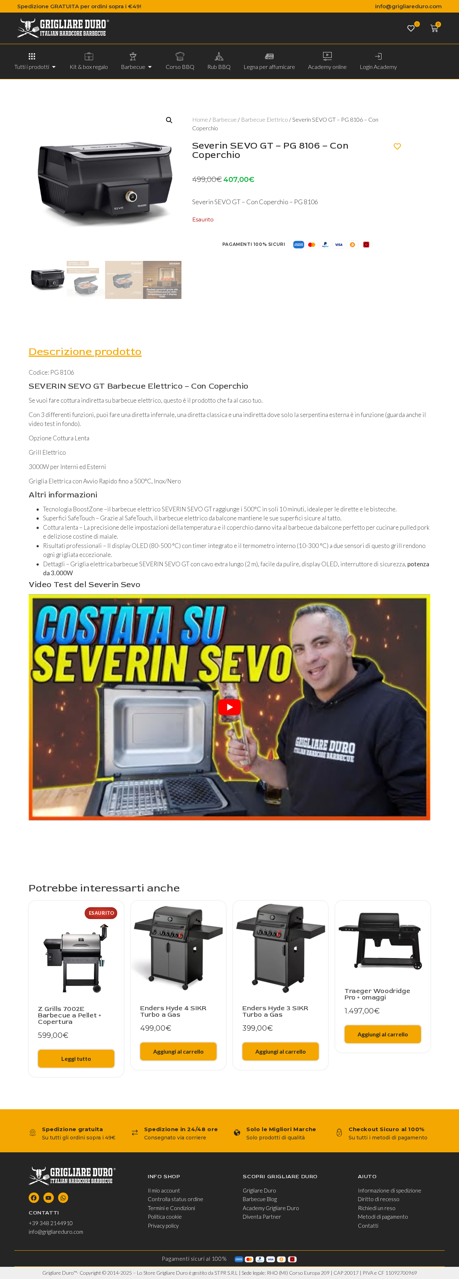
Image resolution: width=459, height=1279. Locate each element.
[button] (169, 120)
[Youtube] (48, 1198)
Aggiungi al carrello (178, 1051)
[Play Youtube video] (229, 707)
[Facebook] (34, 1198)
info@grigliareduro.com (408, 6)
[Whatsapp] (63, 1198)
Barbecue (224, 119)
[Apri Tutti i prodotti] (54, 66)
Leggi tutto (76, 1058)
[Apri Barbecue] (150, 66)
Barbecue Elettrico (264, 119)
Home (200, 119)
